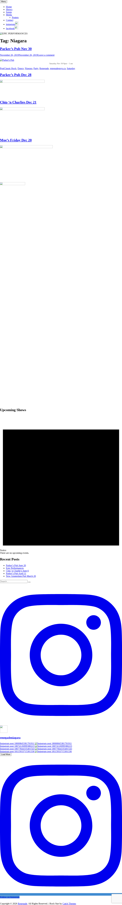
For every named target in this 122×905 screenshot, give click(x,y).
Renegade (44, 68)
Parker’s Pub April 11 (16, 573)
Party (35, 68)
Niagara (28, 68)
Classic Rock (10, 68)
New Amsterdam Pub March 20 (21, 576)
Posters (15, 17)
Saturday (71, 68)
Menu (3, 1)
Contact (9, 20)
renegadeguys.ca (58, 68)
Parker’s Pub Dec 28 (15, 75)
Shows (9, 9)
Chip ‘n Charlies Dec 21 (18, 102)
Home (9, 6)
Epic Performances (15, 568)
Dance (21, 68)
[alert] (61, 484)
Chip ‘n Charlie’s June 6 (17, 571)
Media (9, 15)
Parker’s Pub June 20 (16, 565)
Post (2, 68)
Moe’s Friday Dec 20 (16, 140)
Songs (9, 12)
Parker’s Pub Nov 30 (16, 49)
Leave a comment (46, 55)
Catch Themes (69, 903)
